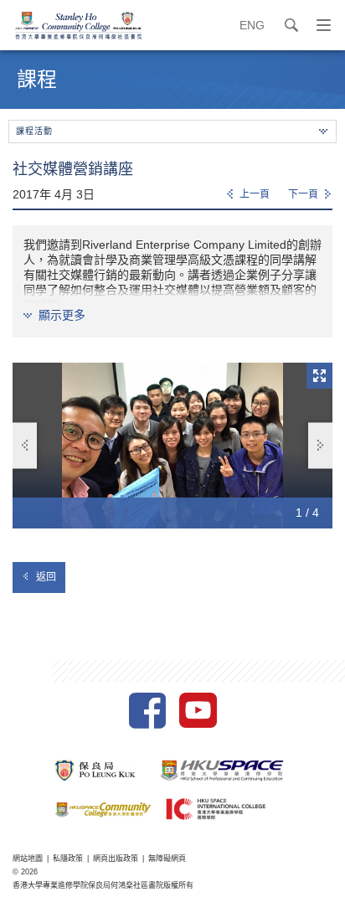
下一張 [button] (320, 445)
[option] (172, 445)
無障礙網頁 (167, 858)
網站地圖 (28, 858)
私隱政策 (68, 858)
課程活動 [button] (34, 131)
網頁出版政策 (115, 858)
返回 (46, 577)
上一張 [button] (25, 445)
